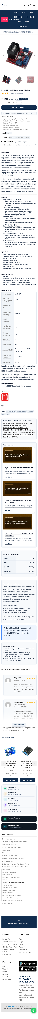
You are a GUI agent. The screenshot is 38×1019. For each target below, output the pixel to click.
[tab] (7, 145)
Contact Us (23, 27)
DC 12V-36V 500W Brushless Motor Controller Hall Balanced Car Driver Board (10, 765)
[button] (3, 55)
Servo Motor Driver (9, 885)
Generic (9, 133)
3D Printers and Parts (8, 839)
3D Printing (17, 17)
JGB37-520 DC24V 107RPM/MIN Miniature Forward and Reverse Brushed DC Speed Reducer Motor (19, 432)
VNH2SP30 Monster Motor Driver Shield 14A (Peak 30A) (16, 428)
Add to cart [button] (10, 780)
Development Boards (8, 844)
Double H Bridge (21, 411)
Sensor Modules (6, 903)
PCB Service (30, 17)
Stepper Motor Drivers (10, 887)
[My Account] (23, 5)
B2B (19, 22)
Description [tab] (7, 145)
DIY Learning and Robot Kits (11, 847)
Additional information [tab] (23, 145)
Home (16, 12)
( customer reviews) (16, 93)
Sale (31, 12)
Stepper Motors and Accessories (12, 900)
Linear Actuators (7, 874)
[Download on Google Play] (28, 963)
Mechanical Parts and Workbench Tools (15, 864)
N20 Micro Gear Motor (8, 890)
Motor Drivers (7, 32)
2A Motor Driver (10, 411)
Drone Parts (5, 850)
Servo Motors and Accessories (11, 895)
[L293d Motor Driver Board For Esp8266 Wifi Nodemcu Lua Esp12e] (27, 751)
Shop (24, 12)
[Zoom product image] (19, 54)
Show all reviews (19, 724)
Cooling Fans (6, 869)
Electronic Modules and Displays (12, 858)
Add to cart (20, 107)
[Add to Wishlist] (14, 747)
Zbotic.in (10, 1006)
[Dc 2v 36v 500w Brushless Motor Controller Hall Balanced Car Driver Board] (10, 751)
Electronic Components (9, 856)
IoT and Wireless (7, 861)
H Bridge (30, 411)
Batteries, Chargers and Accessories (14, 842)
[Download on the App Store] (28, 969)
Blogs (27, 22)
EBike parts (5, 853)
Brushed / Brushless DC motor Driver (22, 32)
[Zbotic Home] (4, 5)
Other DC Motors (7, 892)
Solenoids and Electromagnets (11, 898)
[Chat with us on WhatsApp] (33, 1010)
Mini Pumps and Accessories (10, 877)
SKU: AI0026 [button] (23, 99)
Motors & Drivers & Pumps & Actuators (19, 31)
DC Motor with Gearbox (9, 872)
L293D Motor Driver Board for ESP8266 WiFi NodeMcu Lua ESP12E (27, 764)
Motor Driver (5, 414)
